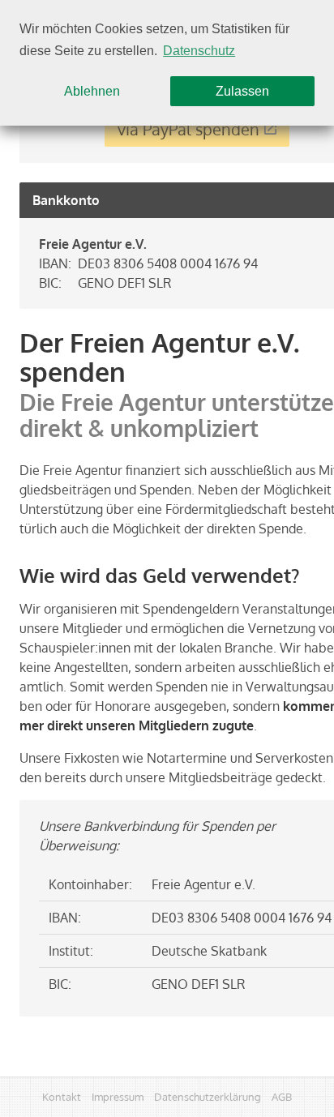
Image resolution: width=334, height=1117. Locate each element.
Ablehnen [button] (92, 91)
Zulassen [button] (242, 91)
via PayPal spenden (188, 128)
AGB (282, 1095)
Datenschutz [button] (199, 51)
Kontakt (61, 1095)
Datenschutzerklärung (207, 1095)
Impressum (117, 1095)
